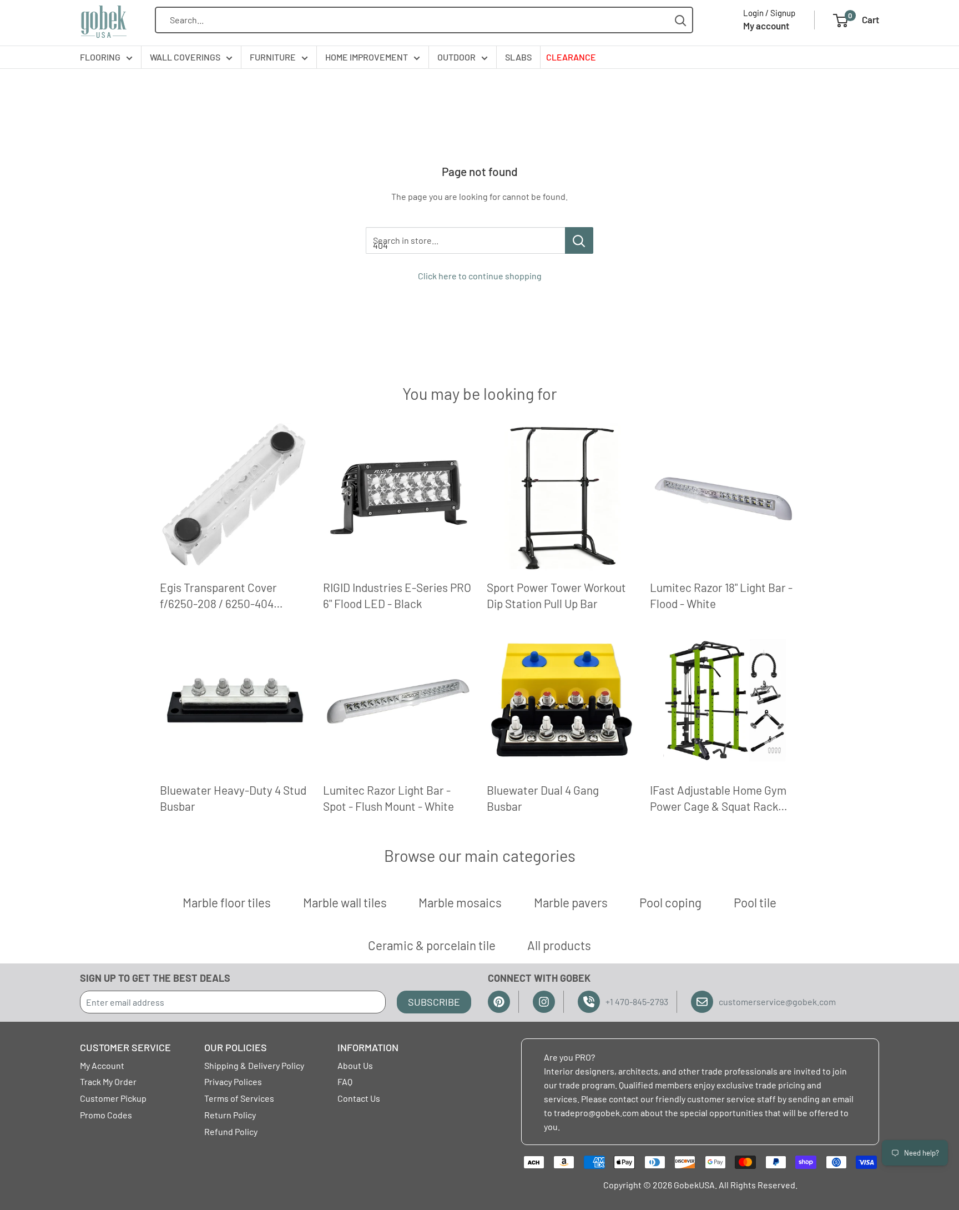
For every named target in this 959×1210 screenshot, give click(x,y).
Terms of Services (239, 1098)
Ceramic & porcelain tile (432, 945)
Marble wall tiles (345, 902)
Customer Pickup (113, 1098)
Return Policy (230, 1114)
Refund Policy (231, 1131)
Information (367, 1047)
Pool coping (670, 902)
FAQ (344, 1081)
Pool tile (755, 902)
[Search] (681, 20)
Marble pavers (571, 902)
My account (766, 25)
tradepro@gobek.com (596, 1112)
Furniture (273, 57)
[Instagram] (543, 1001)
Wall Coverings (185, 57)
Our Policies (235, 1047)
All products (559, 945)
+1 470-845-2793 (636, 1001)
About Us (355, 1065)
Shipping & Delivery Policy (254, 1065)
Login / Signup (769, 13)
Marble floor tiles (227, 902)
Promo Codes (106, 1114)
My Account (102, 1065)
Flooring (100, 57)
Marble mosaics (460, 902)
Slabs (518, 57)
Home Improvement (366, 57)
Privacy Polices (233, 1081)
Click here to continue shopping (480, 275)
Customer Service (125, 1047)
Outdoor (456, 57)
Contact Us (358, 1098)
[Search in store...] (579, 240)
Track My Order (108, 1081)
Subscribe (434, 1002)
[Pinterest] (498, 1001)
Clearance (571, 57)
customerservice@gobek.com (777, 1001)
